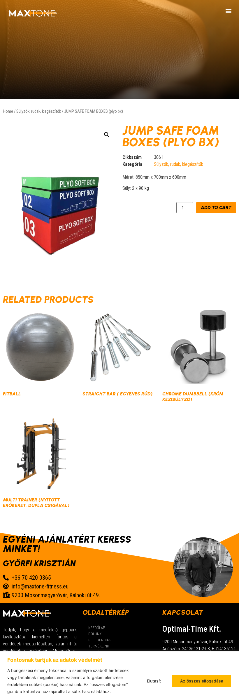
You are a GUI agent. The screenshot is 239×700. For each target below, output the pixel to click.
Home (8, 111)
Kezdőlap (96, 628)
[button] (228, 10)
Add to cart (216, 207)
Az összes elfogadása (201, 680)
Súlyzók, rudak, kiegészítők (38, 111)
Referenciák (99, 640)
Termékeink (98, 646)
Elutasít (154, 680)
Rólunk (94, 634)
